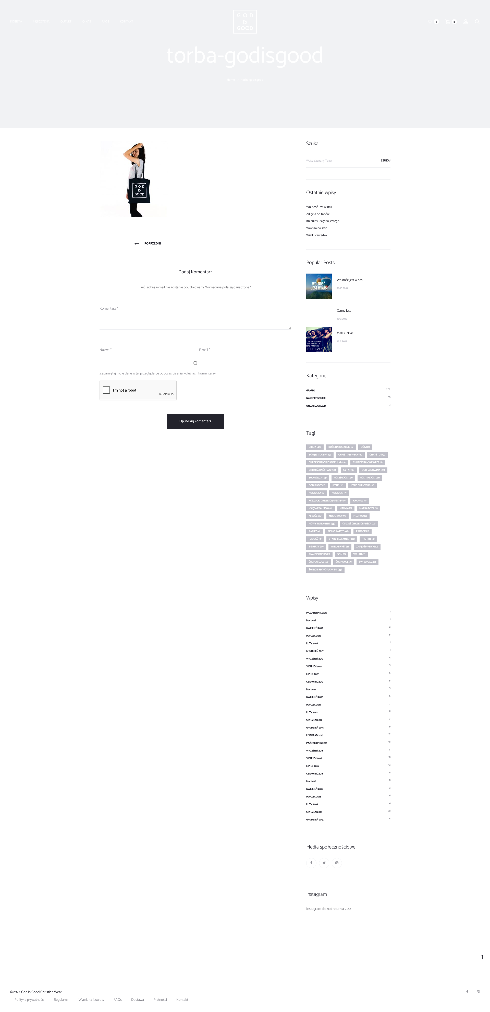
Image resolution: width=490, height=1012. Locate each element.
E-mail (204, 350)
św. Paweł (344, 562)
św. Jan (359, 554)
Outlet (65, 21)
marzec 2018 (313, 636)
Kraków (359, 501)
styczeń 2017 (314, 720)
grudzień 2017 (315, 651)
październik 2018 (316, 613)
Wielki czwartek (316, 235)
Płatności (160, 1000)
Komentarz (109, 309)
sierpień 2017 (314, 666)
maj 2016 (311, 781)
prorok (362, 531)
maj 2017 (311, 689)
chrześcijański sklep (368, 462)
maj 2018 (311, 620)
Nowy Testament (322, 524)
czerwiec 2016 (314, 774)
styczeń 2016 (314, 812)
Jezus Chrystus (362, 485)
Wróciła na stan (316, 228)
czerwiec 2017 (314, 682)
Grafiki (310, 391)
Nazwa (106, 350)
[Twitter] (324, 863)
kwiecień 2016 (314, 789)
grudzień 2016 (315, 728)
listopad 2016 (314, 735)
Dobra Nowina (373, 470)
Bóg (365, 447)
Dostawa (137, 1000)
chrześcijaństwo (322, 470)
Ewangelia (318, 478)
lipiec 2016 (312, 766)
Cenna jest (344, 310)
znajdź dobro (319, 554)
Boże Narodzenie (340, 447)
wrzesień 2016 (314, 751)
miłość (315, 516)
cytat (348, 470)
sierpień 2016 (314, 758)
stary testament (342, 539)
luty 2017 (312, 712)
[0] (430, 22)
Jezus (338, 485)
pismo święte (338, 531)
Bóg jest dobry (320, 455)
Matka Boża (368, 508)
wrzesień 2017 (314, 659)
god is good (370, 478)
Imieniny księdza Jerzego (322, 221)
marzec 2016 (313, 797)
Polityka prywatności (29, 1000)
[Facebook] (311, 863)
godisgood (343, 478)
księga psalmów (320, 508)
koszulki (339, 493)
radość (315, 539)
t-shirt (368, 539)
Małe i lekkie (345, 333)
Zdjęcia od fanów (317, 214)
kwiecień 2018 (314, 628)
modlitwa (337, 516)
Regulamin (61, 1000)
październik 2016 (316, 743)
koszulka (316, 493)
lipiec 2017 (312, 674)
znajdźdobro (367, 547)
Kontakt (126, 21)
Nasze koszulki (316, 398)
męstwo (360, 516)
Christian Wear (350, 455)
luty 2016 (312, 804)
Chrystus (377, 455)
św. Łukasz (367, 562)
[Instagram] (337, 863)
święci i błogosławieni (325, 570)
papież (314, 531)
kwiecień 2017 (314, 697)
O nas (86, 21)
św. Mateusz (318, 562)
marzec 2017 (313, 705)
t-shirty (316, 547)
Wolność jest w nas (319, 207)
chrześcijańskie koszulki (327, 462)
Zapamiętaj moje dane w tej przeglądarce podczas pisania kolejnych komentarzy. (158, 373)
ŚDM (341, 554)
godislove (317, 485)
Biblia (315, 447)
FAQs (105, 21)
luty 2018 (312, 643)
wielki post (340, 547)
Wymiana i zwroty (91, 1000)
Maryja (346, 508)
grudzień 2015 (315, 820)
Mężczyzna (41, 21)
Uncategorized (316, 406)
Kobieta (16, 21)
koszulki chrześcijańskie (327, 501)
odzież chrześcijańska (358, 524)
